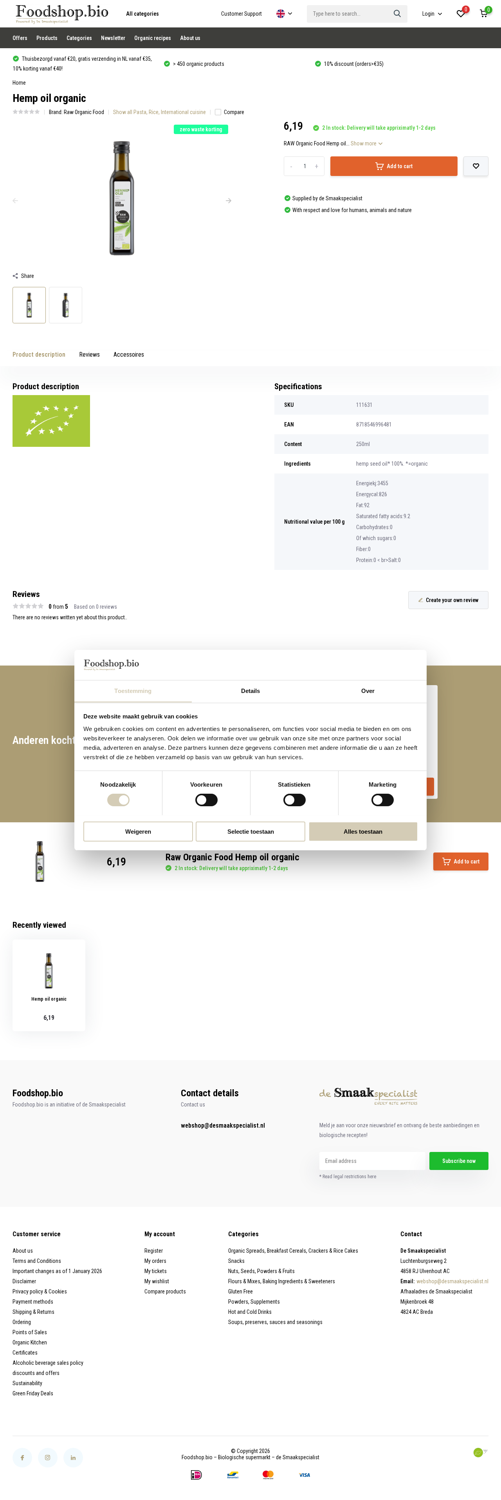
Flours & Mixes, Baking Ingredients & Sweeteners (281, 1281)
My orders (155, 1261)
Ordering (22, 1322)
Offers (20, 38)
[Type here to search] (397, 14)
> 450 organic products (198, 64)
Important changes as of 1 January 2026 (57, 1271)
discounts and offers (36, 1373)
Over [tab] (368, 690)
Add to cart (400, 166)
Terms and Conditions (37, 1261)
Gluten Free (240, 1291)
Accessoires (129, 354)
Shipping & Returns (33, 1312)
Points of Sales (30, 1332)
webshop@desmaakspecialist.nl (223, 1125)
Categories (79, 38)
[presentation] (15, 201)
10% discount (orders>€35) (353, 64)
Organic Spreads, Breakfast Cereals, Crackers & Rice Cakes (293, 1251)
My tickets (155, 1271)
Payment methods (33, 1302)
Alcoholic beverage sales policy (48, 1363)
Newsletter (113, 38)
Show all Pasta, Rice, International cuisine (159, 112)
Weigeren (138, 831)
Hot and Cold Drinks (250, 1312)
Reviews (89, 354)
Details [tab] (250, 690)
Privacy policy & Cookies (40, 1291)
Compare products (165, 1291)
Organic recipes (152, 38)
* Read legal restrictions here (347, 1176)
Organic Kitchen (30, 1342)
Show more (364, 143)
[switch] (206, 800)
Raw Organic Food (84, 112)
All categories (142, 14)
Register (153, 1251)
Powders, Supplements (254, 1302)
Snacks (236, 1261)
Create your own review (452, 600)
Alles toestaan (363, 831)
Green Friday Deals (33, 1393)
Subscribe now (459, 1161)
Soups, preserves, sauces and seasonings (275, 1322)
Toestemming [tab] (132, 690)
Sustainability (27, 1383)
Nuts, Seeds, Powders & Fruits (261, 1271)
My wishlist (156, 1281)
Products (47, 38)
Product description (39, 354)
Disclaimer (24, 1281)
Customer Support (241, 14)
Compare (234, 112)
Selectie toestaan (250, 831)
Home (19, 83)
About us (190, 38)
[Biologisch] (480, 1452)
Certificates (25, 1352)
